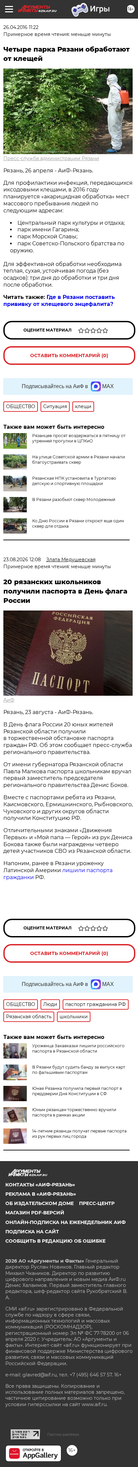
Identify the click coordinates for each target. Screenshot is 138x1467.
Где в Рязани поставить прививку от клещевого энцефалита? (59, 300)
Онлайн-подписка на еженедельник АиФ (65, 1222)
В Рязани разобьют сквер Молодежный (73, 499)
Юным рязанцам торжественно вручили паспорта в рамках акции (74, 1112)
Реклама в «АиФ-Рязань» (40, 1194)
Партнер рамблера (63, 1434)
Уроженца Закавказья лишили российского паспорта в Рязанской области (78, 1048)
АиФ (8, 700)
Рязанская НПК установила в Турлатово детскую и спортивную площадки (74, 481)
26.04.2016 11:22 (21, 27)
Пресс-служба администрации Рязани (51, 158)
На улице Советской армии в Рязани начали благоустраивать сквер (78, 459)
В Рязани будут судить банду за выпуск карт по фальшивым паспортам (78, 1070)
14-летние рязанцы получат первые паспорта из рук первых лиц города (79, 1133)
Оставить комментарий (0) (69, 356)
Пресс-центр (97, 1203)
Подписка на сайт (32, 1232)
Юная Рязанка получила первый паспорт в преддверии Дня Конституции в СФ (77, 1091)
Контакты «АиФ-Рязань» (40, 1185)
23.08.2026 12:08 (22, 560)
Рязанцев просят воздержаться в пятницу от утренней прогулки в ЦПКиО (79, 438)
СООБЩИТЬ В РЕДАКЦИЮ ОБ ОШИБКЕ (55, 1241)
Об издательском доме (39, 1203)
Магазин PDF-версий (34, 1213)
